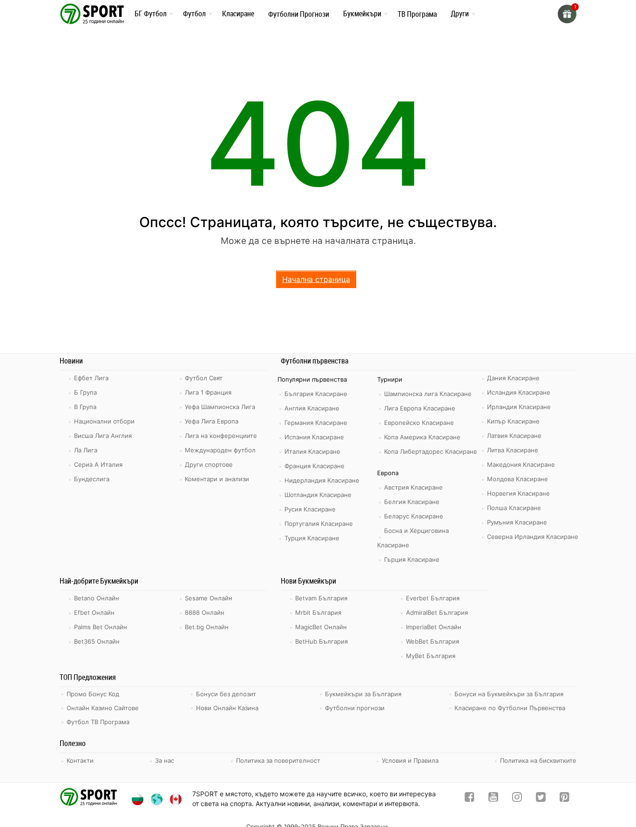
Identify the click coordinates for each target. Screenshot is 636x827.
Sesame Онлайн (208, 598)
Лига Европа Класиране (419, 408)
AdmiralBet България (437, 612)
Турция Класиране (311, 538)
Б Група (85, 392)
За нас (164, 760)
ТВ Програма (417, 14)
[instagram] (517, 798)
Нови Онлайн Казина (227, 708)
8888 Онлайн (204, 612)
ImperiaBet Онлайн (433, 627)
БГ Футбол (151, 13)
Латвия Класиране (514, 435)
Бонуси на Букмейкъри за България (508, 694)
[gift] (567, 14)
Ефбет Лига (91, 378)
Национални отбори (104, 421)
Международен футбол (220, 450)
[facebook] (470, 798)
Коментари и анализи (217, 479)
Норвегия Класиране (518, 493)
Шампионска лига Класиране (428, 393)
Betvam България (321, 598)
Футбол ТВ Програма (98, 722)
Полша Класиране (514, 507)
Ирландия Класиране (519, 406)
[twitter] (541, 798)
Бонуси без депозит (226, 694)
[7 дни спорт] (94, 13)
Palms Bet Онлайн (100, 627)
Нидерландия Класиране (321, 480)
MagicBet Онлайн (321, 627)
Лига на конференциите (221, 435)
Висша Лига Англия (103, 435)
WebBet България (432, 641)
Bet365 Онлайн (97, 641)
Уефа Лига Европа (211, 421)
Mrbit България (318, 612)
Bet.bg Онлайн (207, 627)
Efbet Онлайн (94, 612)
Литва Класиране (512, 450)
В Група (85, 406)
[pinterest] (565, 798)
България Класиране (315, 393)
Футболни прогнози (355, 708)
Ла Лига (85, 450)
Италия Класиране (312, 451)
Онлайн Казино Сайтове (103, 708)
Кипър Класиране (513, 421)
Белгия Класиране (412, 501)
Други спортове (209, 464)
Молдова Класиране (517, 479)
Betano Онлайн (96, 598)
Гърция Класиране (412, 559)
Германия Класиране (315, 422)
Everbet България (433, 598)
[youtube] (493, 798)
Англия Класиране (311, 408)
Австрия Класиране (413, 487)
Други (460, 13)
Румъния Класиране (517, 522)
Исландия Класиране (518, 392)
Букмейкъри (362, 13)
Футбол (194, 13)
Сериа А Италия (98, 464)
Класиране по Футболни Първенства (509, 708)
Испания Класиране (314, 437)
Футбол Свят (204, 378)
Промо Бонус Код (93, 694)
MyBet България (430, 655)
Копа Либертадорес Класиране (430, 451)
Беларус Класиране (413, 516)
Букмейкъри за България (363, 694)
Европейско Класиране (419, 422)
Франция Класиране (314, 466)
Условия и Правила (410, 760)
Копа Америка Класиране (422, 437)
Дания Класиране (513, 378)
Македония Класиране (521, 464)
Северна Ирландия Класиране (532, 536)
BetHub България (321, 641)
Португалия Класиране (318, 523)
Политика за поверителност (278, 760)
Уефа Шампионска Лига (220, 406)
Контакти (80, 760)
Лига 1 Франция (208, 392)
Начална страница (316, 279)
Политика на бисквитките (538, 760)
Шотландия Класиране (318, 494)
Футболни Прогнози (298, 14)
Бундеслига (91, 479)
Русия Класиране (310, 509)
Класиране (238, 13)
